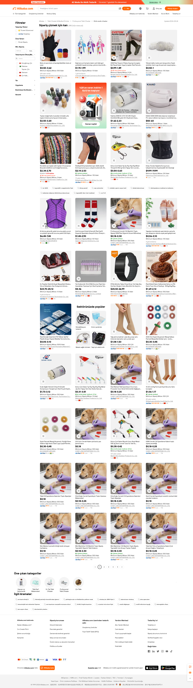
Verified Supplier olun (155, 638)
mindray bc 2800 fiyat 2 (106, 599)
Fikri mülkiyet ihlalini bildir (123, 642)
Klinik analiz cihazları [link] (100, 21)
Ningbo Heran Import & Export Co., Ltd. (124, 74)
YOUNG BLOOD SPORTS (48, 241)
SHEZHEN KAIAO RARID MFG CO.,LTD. (159, 125)
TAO (113, 678)
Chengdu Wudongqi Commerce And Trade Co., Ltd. (91, 75)
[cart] (147, 9)
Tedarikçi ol (151, 625)
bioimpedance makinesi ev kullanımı (162, 188)
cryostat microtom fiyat (105, 604)
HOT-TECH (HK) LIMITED (119, 294)
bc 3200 (45, 188)
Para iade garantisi (56, 629)
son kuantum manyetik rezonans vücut (58, 604)
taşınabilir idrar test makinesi (85, 193)
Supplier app (93, 668)
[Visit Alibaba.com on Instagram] (162, 651)
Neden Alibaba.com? (24, 625)
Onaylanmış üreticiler (89, 627)
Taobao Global (106, 678)
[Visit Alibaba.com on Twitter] (158, 651)
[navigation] (25, 294)
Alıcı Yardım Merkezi (122, 625)
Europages (129, 678)
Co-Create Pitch (23, 629)
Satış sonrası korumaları (58, 638)
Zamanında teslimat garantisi (60, 633)
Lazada (96, 678)
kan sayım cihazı (23, 609)
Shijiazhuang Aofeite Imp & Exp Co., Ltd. (53, 75)
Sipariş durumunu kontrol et (157, 633)
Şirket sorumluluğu (23, 633)
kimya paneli (83, 188)
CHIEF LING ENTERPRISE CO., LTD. (123, 243)
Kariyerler (20, 638)
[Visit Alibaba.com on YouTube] (167, 651)
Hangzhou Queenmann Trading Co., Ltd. (53, 179)
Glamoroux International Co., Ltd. (157, 175)
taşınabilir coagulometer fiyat (64, 188)
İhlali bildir (118, 646)
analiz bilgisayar (125, 604)
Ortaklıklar (151, 642)
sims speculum (145, 599)
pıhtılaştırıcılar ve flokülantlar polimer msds (79, 599)
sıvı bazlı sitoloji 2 (23, 599)
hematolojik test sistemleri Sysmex (29, 604)
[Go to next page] (122, 567)
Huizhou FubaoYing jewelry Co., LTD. (52, 125)
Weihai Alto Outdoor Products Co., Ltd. (124, 177)
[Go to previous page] (95, 567)
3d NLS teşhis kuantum (84, 604)
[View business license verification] (117, 685)
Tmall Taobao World (85, 678)
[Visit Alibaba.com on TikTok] (171, 651)
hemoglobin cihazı (162, 604)
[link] (190, 667)
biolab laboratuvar (138, 188)
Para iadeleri (119, 638)
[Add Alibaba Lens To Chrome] (47, 668)
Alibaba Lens (29, 668)
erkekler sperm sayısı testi (118, 188)
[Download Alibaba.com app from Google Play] (168, 668)
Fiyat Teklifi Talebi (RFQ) (90, 632)
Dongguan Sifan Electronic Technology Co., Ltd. (126, 125)
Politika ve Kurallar (56, 646)
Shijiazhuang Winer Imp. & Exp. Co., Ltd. (88, 180)
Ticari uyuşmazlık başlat (123, 633)
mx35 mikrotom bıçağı (143, 604)
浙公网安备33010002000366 (133, 685)
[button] (120, 8)
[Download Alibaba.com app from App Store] (151, 668)
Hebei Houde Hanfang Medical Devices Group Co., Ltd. (161, 244)
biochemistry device (41, 609)
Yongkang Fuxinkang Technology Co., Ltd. (54, 296)
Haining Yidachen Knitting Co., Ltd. (87, 241)
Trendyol (120, 678)
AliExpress (64, 678)
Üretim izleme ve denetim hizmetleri (62, 642)
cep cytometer (98, 188)
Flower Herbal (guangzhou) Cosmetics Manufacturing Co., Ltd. (161, 294)
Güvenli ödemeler (56, 625)
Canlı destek (119, 629)
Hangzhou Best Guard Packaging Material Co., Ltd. (55, 346)
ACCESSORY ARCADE (153, 73)
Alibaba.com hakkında (25, 620)
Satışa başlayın (153, 629)
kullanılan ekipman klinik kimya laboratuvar (56, 193)
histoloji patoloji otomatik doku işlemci (47, 599)
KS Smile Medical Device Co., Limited (88, 294)
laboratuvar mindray (127, 599)
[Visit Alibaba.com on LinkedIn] (153, 651)
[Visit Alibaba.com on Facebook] (149, 651)
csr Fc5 (103, 193)
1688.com (73, 678)
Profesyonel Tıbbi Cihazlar (81, 21)
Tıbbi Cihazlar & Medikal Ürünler (58, 21)
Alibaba (41, 21)
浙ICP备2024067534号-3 (153, 685)
